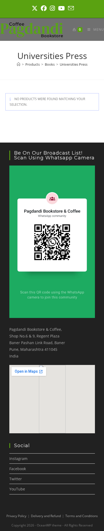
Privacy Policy (16, 516)
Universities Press (73, 64)
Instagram (18, 458)
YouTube (17, 488)
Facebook (17, 468)
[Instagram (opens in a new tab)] (52, 8)
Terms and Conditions (81, 516)
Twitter (15, 478)
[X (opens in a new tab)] (34, 8)
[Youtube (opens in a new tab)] (61, 8)
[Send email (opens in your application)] (70, 8)
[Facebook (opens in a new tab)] (43, 8)
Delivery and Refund (46, 516)
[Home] (18, 64)
